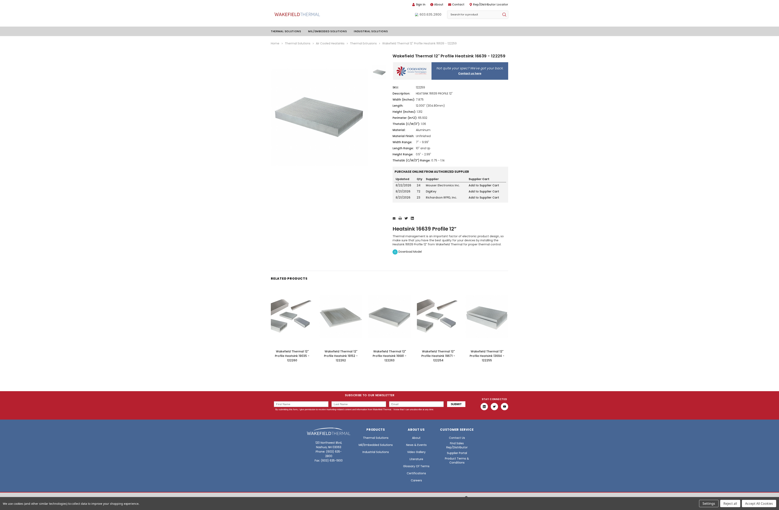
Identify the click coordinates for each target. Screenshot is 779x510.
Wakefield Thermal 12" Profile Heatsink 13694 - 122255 (487, 355)
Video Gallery (416, 452)
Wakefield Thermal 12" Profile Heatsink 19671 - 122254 (438, 355)
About (438, 4)
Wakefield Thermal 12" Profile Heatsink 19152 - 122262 (341, 355)
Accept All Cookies (759, 503)
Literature (416, 459)
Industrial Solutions (371, 31)
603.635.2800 (430, 14)
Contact (458, 4)
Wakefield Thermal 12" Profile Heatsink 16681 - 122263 (389, 355)
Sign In (420, 4)
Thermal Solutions (286, 31)
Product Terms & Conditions (457, 460)
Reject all (730, 503)
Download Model (410, 252)
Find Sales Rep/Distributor (457, 445)
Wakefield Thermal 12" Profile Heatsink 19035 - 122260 (292, 355)
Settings (709, 503)
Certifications (416, 473)
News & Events (416, 445)
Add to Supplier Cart (484, 185)
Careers (416, 480)
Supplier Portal (457, 453)
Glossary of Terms (416, 466)
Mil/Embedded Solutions (327, 31)
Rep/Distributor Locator (490, 4)
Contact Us (457, 438)
